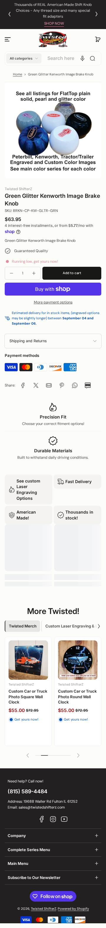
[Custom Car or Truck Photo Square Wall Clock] (28, 660)
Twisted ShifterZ (43, 909)
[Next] (96, 14)
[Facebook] (41, 819)
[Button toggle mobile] (8, 39)
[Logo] (53, 39)
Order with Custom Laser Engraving (61, 10)
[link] (23, 385)
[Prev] (9, 14)
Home (17, 74)
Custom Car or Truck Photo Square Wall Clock (28, 696)
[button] (97, 39)
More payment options (53, 302)
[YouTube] (64, 819)
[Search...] (92, 58)
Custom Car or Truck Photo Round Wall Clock (77, 696)
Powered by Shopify (73, 909)
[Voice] (82, 58)
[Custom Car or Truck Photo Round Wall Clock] (77, 660)
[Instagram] (53, 819)
